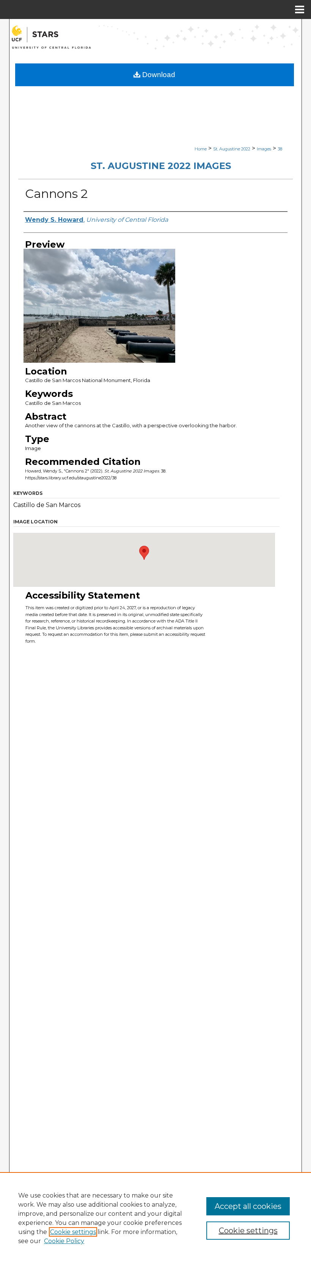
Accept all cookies (248, 1206)
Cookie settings (73, 1232)
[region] (155, 1218)
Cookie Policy (64, 1241)
